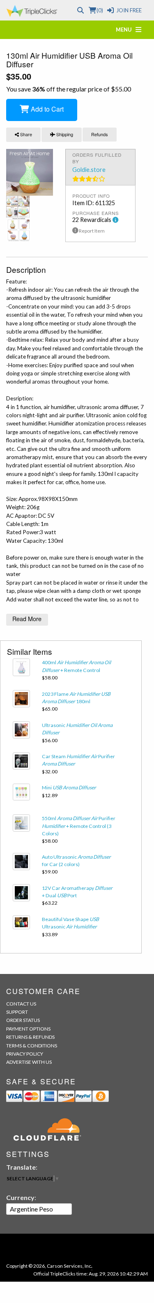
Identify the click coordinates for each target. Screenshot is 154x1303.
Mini (69, 787)
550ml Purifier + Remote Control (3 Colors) (78, 826)
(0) (100, 10)
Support (17, 1012)
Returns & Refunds (30, 1037)
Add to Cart (46, 109)
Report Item (91, 231)
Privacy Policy (24, 1054)
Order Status (23, 1020)
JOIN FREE (129, 10)
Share (25, 134)
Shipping (64, 134)
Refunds (99, 134)
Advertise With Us (29, 1062)
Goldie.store (89, 169)
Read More (26, 618)
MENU (126, 29)
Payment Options (28, 1029)
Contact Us (21, 1004)
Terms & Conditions (31, 1045)
